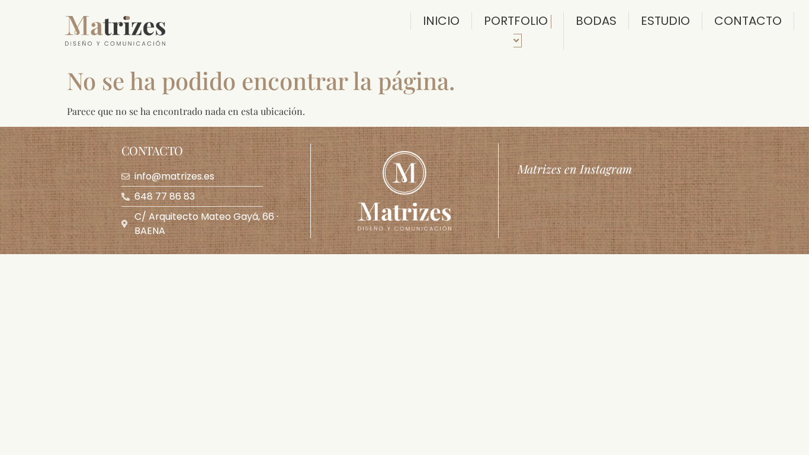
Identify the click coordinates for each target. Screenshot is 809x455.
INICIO (441, 20)
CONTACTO (748, 20)
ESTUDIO (665, 20)
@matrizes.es (553, 195)
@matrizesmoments (571, 221)
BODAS (596, 20)
